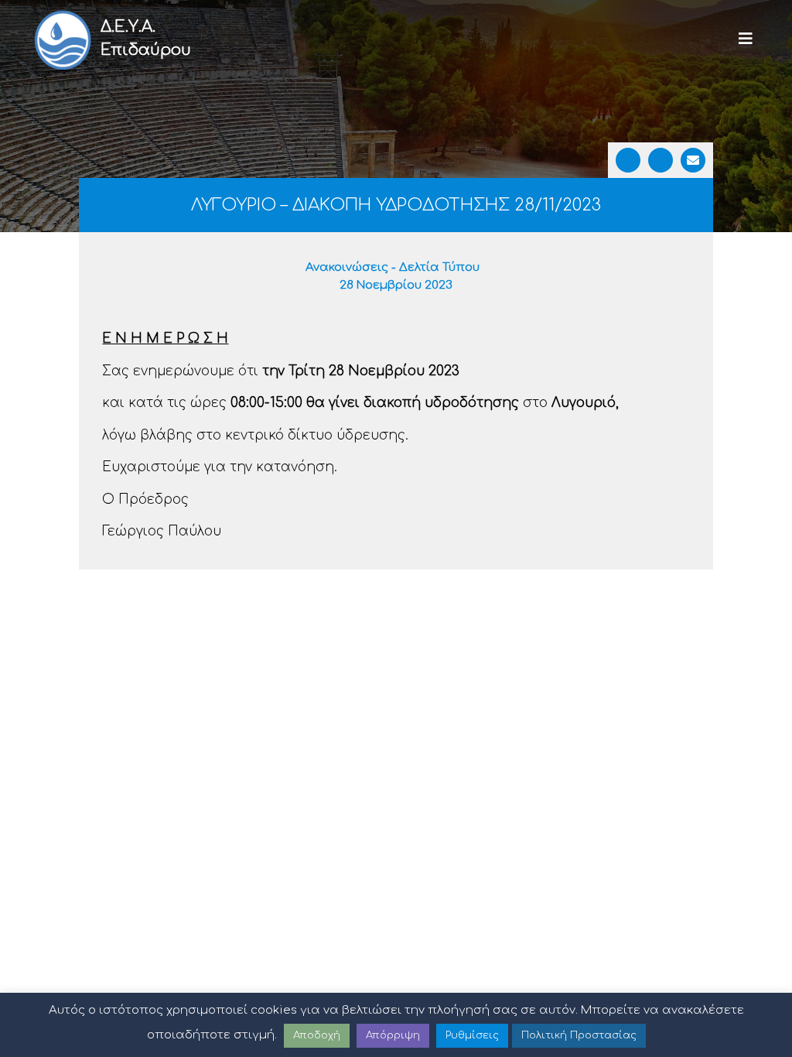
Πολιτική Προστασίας (579, 1035)
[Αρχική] (62, 39)
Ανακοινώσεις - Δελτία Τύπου (393, 267)
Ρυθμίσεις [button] (472, 1035)
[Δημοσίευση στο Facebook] (628, 160)
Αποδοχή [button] (316, 1035)
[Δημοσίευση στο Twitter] (660, 160)
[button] (745, 38)
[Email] (693, 160)
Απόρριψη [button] (393, 1035)
